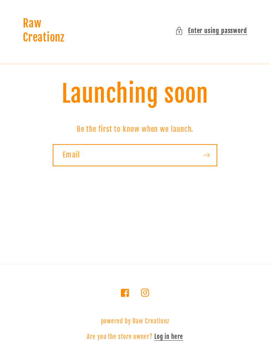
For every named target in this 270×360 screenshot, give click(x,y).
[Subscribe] (207, 155)
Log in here (168, 336)
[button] (211, 31)
